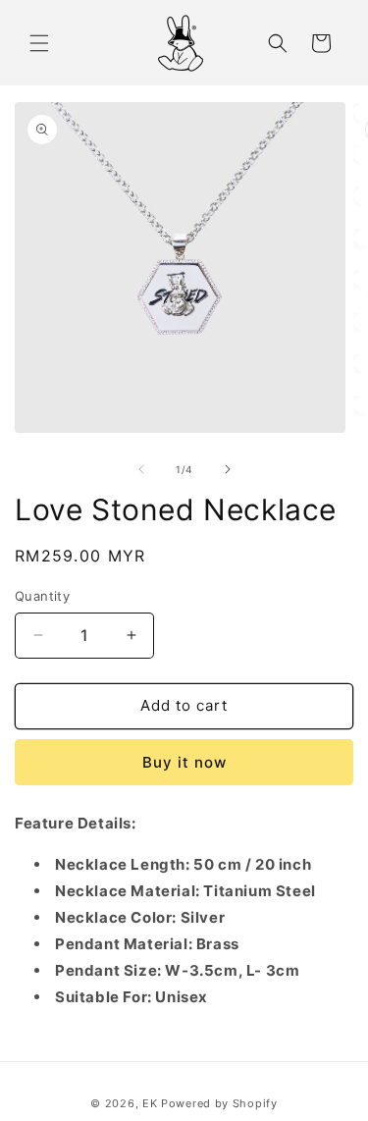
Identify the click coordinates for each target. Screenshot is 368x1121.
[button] (39, 43)
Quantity (42, 596)
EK (149, 1103)
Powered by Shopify (219, 1103)
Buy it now (184, 762)
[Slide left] (141, 469)
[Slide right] (227, 469)
